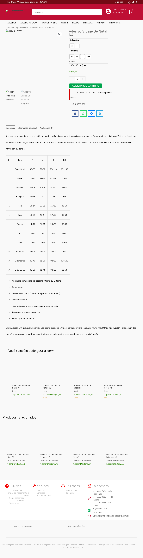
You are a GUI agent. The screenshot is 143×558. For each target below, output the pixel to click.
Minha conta (114, 22)
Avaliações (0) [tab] (46, 128)
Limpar (72, 61)
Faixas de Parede (49, 22)
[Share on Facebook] (75, 113)
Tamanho (74, 50)
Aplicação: (74, 40)
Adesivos (12, 22)
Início (9, 27)
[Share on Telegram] (99, 113)
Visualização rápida (24, 380)
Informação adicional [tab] (27, 128)
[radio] (72, 46)
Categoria (17, 27)
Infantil (64, 22)
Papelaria (87, 22)
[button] (59, 34)
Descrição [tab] (10, 128)
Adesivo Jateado (29, 22)
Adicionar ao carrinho (85, 85)
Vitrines (100, 22)
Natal (25, 27)
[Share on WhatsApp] (83, 113)
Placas (75, 22)
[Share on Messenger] (91, 113)
